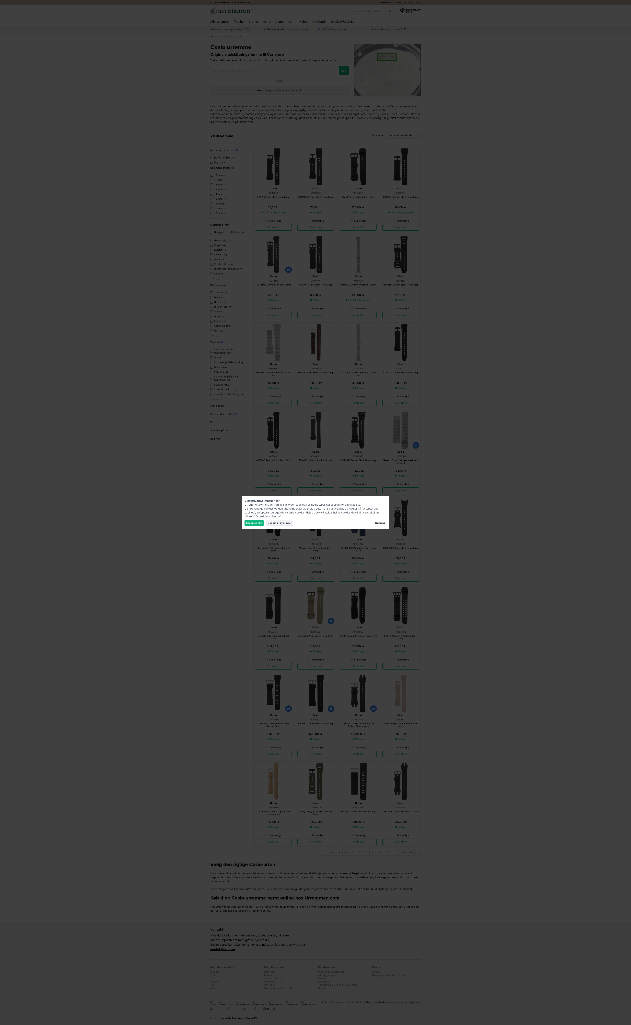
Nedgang (380, 523)
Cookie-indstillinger (280, 523)
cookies (300, 504)
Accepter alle (254, 523)
